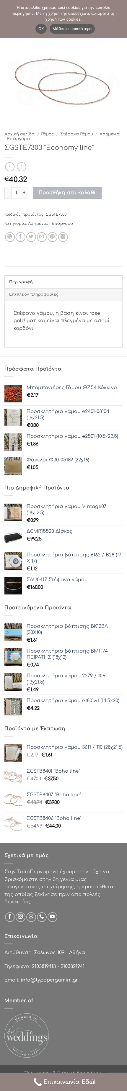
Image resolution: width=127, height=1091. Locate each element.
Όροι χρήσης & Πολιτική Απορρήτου (63, 1073)
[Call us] (42, 917)
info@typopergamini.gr (49, 980)
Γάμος (47, 134)
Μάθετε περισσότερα (72, 28)
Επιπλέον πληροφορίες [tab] (33, 294)
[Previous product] (21, 166)
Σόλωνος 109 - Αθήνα (59, 952)
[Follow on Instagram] (20, 917)
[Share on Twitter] (31, 237)
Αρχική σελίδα (19, 134)
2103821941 (72, 966)
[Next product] (9, 166)
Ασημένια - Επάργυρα (50, 224)
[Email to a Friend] (42, 237)
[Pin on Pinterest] (52, 237)
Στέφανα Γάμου (76, 134)
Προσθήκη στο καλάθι (67, 192)
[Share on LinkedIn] (63, 237)
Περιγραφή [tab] (21, 282)
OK (41, 28)
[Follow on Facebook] (10, 917)
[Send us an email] (31, 917)
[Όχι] (119, 20)
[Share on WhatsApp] (10, 237)
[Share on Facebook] (20, 237)
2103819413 (44, 966)
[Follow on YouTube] (52, 917)
